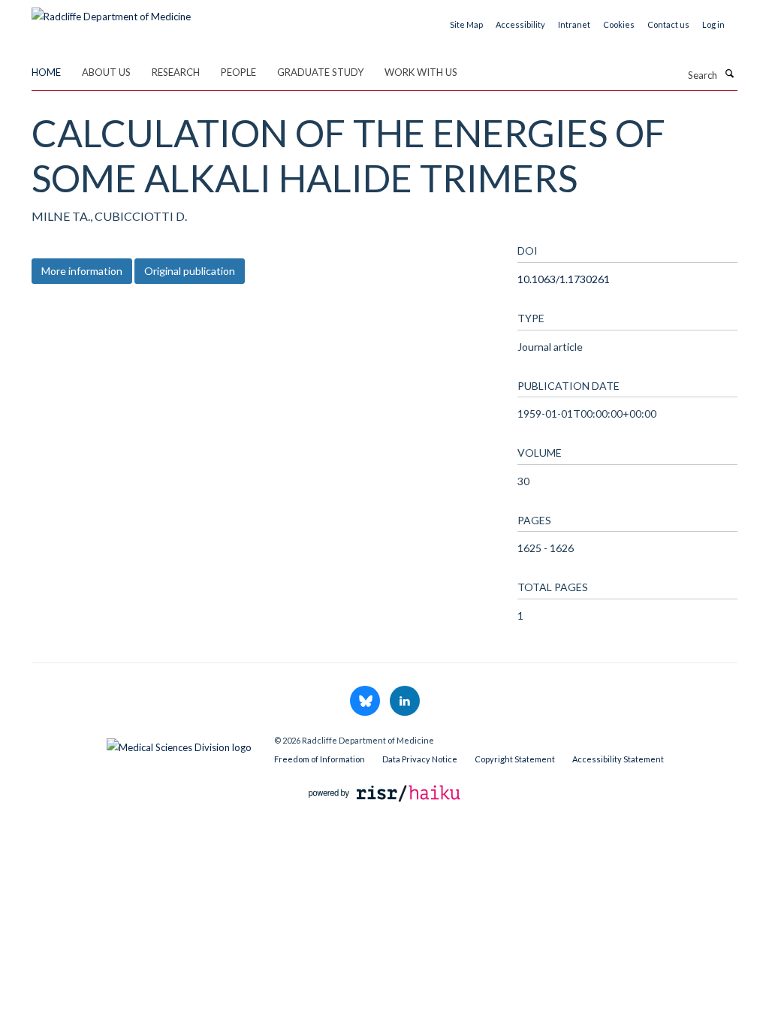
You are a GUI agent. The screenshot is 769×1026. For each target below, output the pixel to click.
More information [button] (81, 270)
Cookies (619, 24)
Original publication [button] (189, 270)
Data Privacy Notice (419, 759)
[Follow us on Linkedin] (405, 702)
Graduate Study (320, 72)
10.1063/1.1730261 (563, 279)
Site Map (466, 24)
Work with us (420, 72)
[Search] (729, 73)
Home (46, 72)
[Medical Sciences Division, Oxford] (142, 743)
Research (176, 72)
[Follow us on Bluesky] (366, 702)
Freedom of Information (319, 759)
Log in (713, 24)
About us (106, 72)
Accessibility (520, 24)
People (238, 72)
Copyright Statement (515, 759)
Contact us (668, 24)
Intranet (574, 24)
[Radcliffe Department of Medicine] (111, 11)
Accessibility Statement (618, 759)
